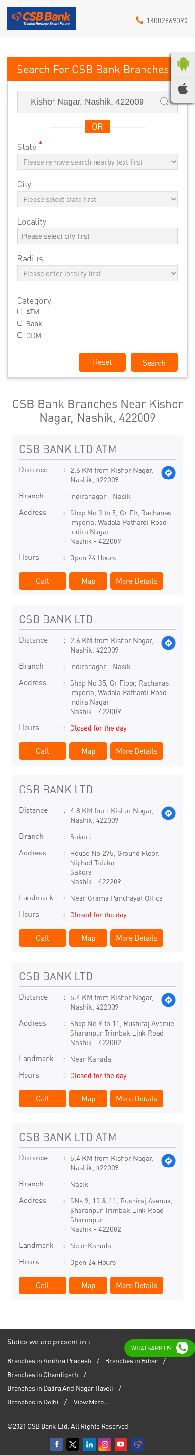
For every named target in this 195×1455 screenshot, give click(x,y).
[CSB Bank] (41, 22)
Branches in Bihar (131, 1360)
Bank (34, 324)
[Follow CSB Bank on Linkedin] (89, 1445)
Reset (102, 361)
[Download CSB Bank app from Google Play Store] (183, 73)
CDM (33, 335)
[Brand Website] (138, 1445)
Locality (31, 222)
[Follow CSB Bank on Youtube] (122, 1445)
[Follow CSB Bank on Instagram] (105, 1445)
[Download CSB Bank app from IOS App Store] (183, 91)
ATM (32, 312)
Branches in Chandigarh (42, 1374)
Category (34, 300)
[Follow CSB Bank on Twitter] (73, 1445)
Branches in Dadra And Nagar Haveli (60, 1388)
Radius (30, 258)
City (24, 184)
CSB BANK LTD (56, 619)
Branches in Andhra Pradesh (49, 1360)
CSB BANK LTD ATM (68, 448)
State (29, 146)
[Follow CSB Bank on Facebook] (57, 1445)
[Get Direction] (168, 474)
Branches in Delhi (33, 1401)
